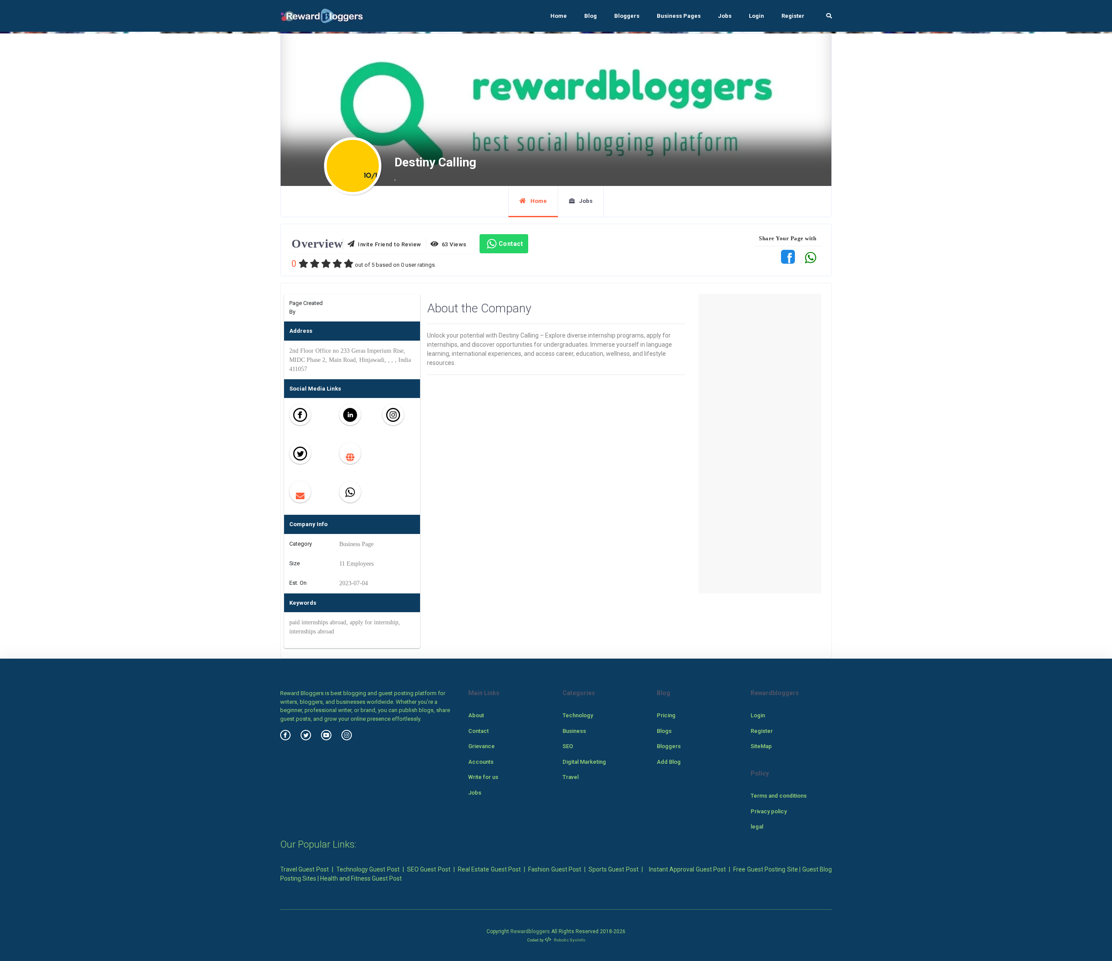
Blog (590, 16)
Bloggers (626, 16)
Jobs (724, 16)
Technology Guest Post (368, 869)
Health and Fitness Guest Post (361, 878)
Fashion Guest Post (554, 869)
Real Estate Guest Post (489, 869)
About (476, 715)
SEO (568, 746)
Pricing (666, 715)
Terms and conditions (779, 795)
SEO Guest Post (428, 869)
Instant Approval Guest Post (687, 869)
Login (756, 16)
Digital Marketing (584, 762)
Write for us (483, 777)
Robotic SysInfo (569, 940)
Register (792, 16)
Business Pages (679, 16)
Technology (578, 715)
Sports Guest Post (614, 869)
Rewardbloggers (530, 931)
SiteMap (761, 746)
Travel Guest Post (304, 869)
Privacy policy (769, 811)
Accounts (480, 762)
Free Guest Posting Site (765, 869)
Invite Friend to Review (388, 244)
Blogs (664, 731)
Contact (511, 243)
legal (757, 826)
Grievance (481, 746)
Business (574, 731)
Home (558, 16)
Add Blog (669, 762)
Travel (571, 777)
